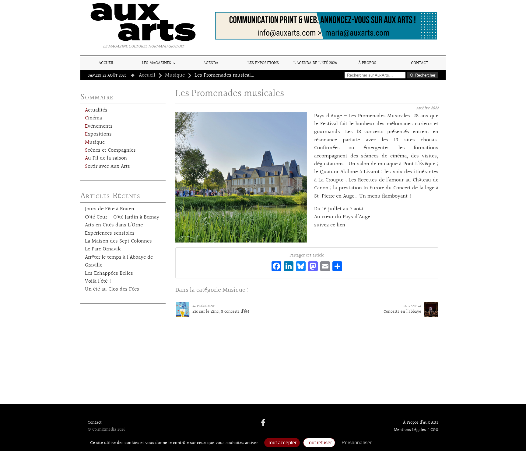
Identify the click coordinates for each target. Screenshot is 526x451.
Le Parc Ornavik (103, 249)
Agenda (210, 63)
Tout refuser (319, 442)
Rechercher (425, 75)
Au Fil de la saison (106, 158)
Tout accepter (282, 442)
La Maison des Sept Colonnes (118, 241)
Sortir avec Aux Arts (107, 166)
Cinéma (93, 118)
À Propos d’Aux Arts (420, 422)
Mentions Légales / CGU (416, 430)
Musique (175, 75)
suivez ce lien (329, 225)
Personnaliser (357, 442)
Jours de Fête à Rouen (109, 209)
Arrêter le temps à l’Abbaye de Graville (119, 261)
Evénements (99, 126)
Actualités (96, 110)
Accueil (106, 63)
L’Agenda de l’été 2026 (315, 63)
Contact (419, 63)
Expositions (98, 134)
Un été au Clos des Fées (112, 289)
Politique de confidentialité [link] (407, 442)
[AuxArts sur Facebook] (263, 423)
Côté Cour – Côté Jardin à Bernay (122, 217)
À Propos (367, 63)
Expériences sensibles (110, 233)
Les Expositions (263, 63)
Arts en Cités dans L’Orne (114, 225)
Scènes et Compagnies (110, 150)
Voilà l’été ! (98, 281)
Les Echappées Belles (109, 273)
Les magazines (156, 63)
